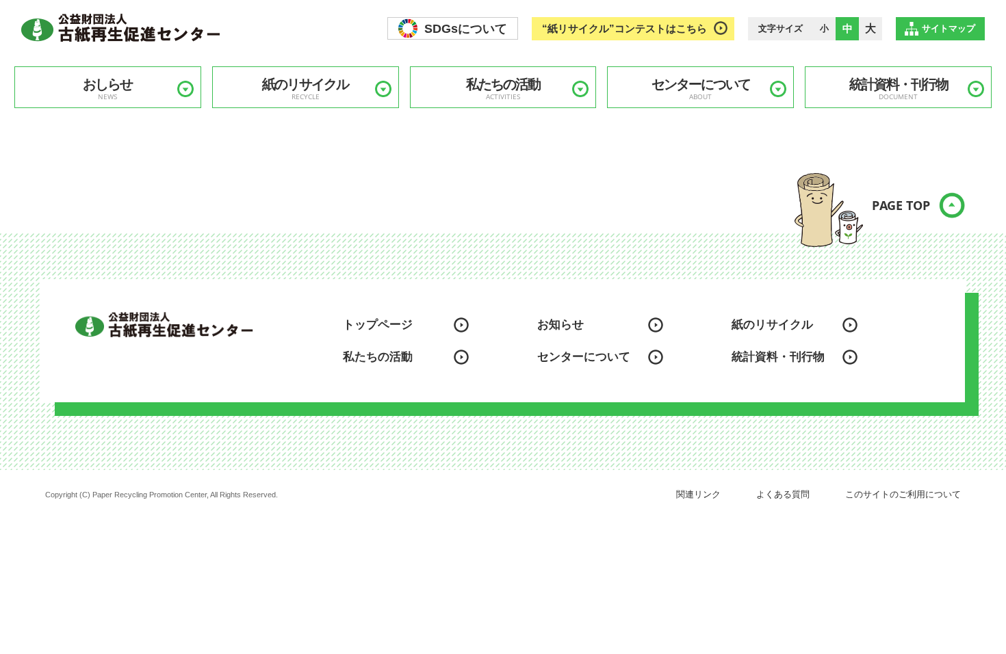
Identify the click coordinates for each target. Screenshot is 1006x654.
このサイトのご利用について (903, 494)
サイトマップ (948, 28)
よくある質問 (783, 494)
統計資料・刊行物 (898, 89)
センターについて (701, 89)
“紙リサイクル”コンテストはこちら (624, 28)
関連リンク (698, 494)
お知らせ (560, 324)
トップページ (378, 324)
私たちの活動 (503, 89)
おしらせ (107, 89)
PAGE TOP (901, 205)
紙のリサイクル (305, 89)
